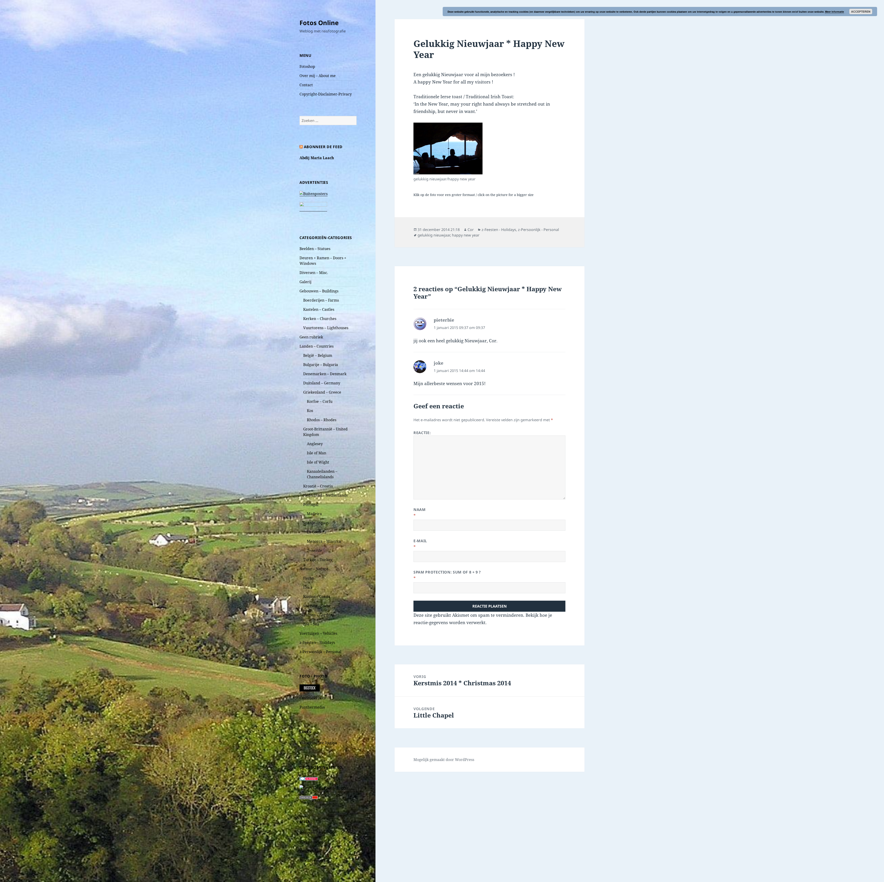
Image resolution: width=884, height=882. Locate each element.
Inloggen (307, 832)
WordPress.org (313, 860)
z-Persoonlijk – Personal (320, 651)
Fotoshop (307, 66)
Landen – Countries (317, 346)
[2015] (448, 148)
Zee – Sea (311, 624)
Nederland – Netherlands (325, 495)
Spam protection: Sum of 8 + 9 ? (447, 572)
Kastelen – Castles (318, 309)
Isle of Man (316, 452)
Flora (307, 587)
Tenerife (314, 550)
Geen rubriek (311, 337)
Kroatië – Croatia (318, 486)
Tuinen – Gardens (318, 614)
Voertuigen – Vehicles (318, 633)
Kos (310, 410)
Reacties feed (311, 851)
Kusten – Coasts (316, 596)
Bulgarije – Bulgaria (320, 364)
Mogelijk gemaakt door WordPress (443, 759)
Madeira (314, 513)
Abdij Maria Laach (317, 157)
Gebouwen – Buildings (319, 291)
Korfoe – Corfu (319, 401)
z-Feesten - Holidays (499, 229)
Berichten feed (313, 842)
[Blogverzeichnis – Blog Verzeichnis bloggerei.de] (309, 778)
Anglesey (315, 443)
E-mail (420, 540)
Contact (306, 84)
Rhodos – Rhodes (321, 419)
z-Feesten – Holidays (317, 642)
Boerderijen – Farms (321, 300)
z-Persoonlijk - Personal (538, 229)
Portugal (310, 504)
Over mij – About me (318, 75)
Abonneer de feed (323, 146)
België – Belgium (317, 355)
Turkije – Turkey (317, 559)
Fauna (308, 578)
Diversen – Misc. (314, 272)
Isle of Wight (318, 462)
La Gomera (316, 532)
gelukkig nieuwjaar (434, 235)
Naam (419, 509)
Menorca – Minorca (324, 541)
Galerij (305, 281)
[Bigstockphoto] (310, 687)
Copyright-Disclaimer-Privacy (326, 94)
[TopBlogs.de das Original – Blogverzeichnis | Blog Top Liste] (309, 797)
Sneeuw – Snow (317, 605)
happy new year (466, 235)
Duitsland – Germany (321, 383)
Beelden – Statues (315, 248)
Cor (471, 229)
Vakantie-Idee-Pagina (318, 742)
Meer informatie (834, 11)
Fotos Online (319, 22)
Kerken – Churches (319, 318)
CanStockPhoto (313, 697)
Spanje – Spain (316, 522)
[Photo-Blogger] (324, 787)
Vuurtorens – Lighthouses (325, 327)
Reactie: (422, 432)
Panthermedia (312, 707)
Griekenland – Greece (322, 392)
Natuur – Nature (314, 568)
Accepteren (860, 11)
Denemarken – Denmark (324, 373)
